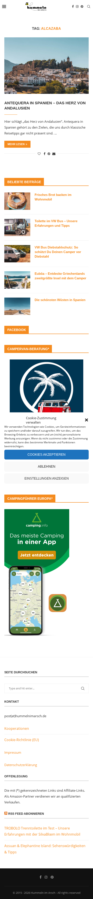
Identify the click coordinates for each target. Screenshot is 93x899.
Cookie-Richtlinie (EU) (21, 739)
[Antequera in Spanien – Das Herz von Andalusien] (46, 65)
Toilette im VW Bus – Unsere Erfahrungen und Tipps (56, 223)
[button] (86, 420)
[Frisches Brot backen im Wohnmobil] (17, 201)
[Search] (89, 6)
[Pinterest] (82, 6)
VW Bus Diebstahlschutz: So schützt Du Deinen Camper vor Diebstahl (58, 251)
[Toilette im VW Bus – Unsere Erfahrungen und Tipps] (17, 227)
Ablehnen (46, 466)
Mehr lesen (16, 144)
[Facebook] (73, 6)
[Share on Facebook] (44, 154)
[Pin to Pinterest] (49, 154)
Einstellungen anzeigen (46, 478)
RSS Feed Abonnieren (26, 813)
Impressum (12, 752)
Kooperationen (16, 728)
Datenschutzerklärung (20, 765)
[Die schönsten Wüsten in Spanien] (17, 306)
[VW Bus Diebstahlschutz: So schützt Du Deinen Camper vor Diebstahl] (17, 253)
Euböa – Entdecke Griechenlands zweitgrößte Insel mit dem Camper (60, 276)
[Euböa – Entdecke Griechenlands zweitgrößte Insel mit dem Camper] (17, 280)
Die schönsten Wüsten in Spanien (60, 300)
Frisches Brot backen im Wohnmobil (53, 197)
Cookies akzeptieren (46, 454)
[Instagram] (77, 6)
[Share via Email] (53, 154)
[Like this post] (39, 154)
